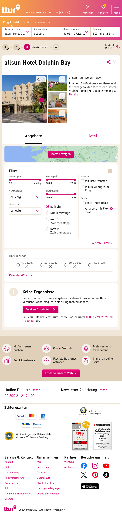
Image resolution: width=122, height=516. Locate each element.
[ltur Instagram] (95, 468)
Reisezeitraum (71, 29)
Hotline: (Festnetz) (48, 12)
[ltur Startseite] (11, 9)
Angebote (33, 136)
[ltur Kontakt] (118, 47)
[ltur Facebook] (84, 468)
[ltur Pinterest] (95, 477)
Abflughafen (40, 29)
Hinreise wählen (17, 255)
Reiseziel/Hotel (12, 29)
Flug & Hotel (11, 22)
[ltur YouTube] (106, 468)
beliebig (55, 207)
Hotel (27, 22)
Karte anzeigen (61, 154)
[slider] (10, 180)
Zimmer (97, 29)
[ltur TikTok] (106, 477)
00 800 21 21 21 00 (19, 395)
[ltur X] (84, 477)
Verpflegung (15, 190)
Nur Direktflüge (60, 213)
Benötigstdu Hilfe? (109, 46)
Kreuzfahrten (43, 22)
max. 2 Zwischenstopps (60, 230)
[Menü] (101, 408)
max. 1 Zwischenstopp (60, 221)
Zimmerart (14, 204)
